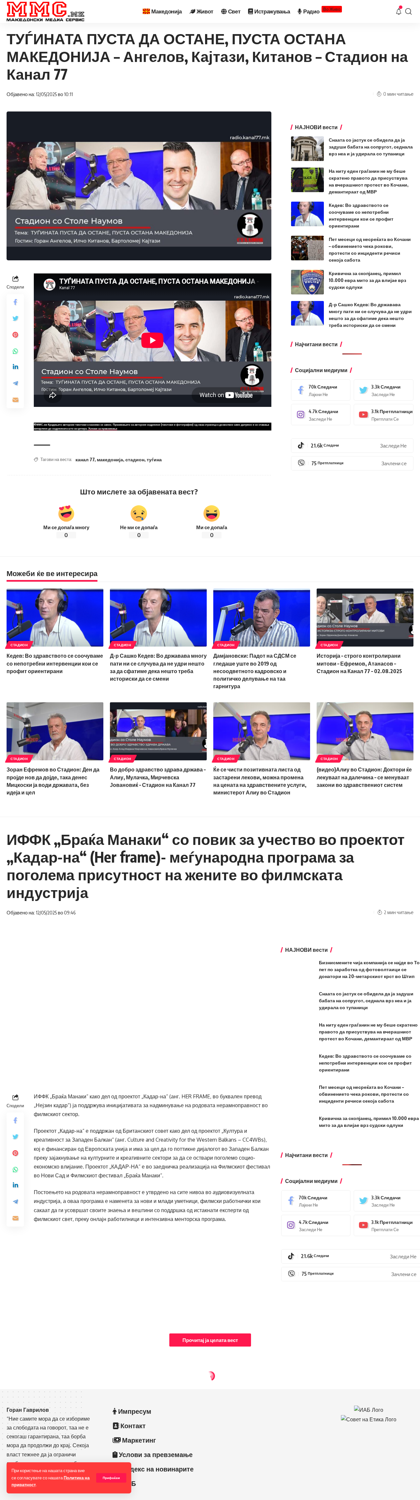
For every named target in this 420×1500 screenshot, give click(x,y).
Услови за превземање (102, 428)
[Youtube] (383, 414)
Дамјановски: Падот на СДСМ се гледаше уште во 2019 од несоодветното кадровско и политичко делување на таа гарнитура (254, 671)
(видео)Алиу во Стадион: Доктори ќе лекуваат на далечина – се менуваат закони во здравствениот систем (364, 777)
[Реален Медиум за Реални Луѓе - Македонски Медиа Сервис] (45, 11)
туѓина (154, 459)
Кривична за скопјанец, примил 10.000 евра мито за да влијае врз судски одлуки (367, 280)
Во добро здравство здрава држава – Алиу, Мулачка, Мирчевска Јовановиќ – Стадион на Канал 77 (158, 777)
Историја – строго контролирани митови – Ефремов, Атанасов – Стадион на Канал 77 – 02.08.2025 (359, 663)
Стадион (19, 645)
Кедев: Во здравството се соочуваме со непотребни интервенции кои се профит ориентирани (55, 663)
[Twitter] (383, 390)
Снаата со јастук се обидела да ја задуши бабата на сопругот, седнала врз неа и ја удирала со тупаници (371, 146)
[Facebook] (320, 390)
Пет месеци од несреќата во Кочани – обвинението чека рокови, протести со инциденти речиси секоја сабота (364, 1094)
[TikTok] (352, 445)
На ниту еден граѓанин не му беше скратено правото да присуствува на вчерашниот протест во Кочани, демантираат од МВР (368, 1031)
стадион (134, 459)
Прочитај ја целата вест (210, 1340)
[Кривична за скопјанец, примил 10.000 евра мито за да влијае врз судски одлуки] (307, 282)
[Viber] (352, 463)
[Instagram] (320, 414)
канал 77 (84, 459)
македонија (110, 459)
